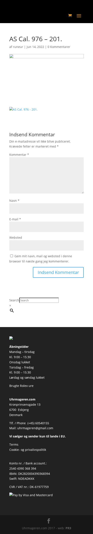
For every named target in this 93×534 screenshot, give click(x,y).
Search (14, 300)
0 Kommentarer (59, 47)
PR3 (68, 528)
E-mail (15, 219)
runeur (18, 47)
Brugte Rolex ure (21, 386)
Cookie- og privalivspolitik (27, 450)
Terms (13, 444)
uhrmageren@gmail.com (35, 428)
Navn (14, 201)
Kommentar (19, 155)
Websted (15, 237)
